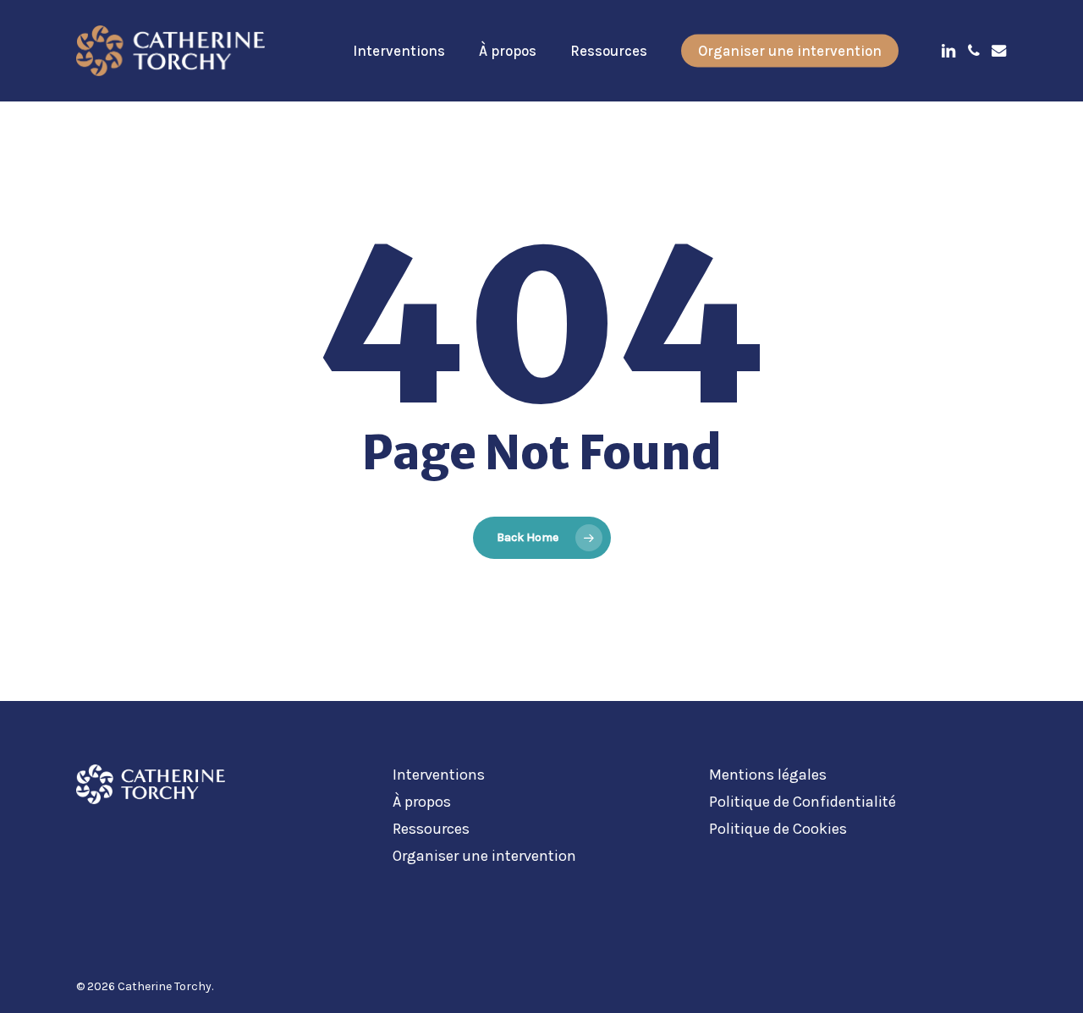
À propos (422, 801)
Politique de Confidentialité (802, 801)
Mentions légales (768, 774)
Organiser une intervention (484, 855)
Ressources (431, 828)
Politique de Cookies (778, 828)
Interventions (439, 774)
